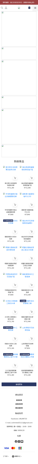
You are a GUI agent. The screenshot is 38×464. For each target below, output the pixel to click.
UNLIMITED (23, 419)
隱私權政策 (19, 408)
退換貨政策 (19, 404)
